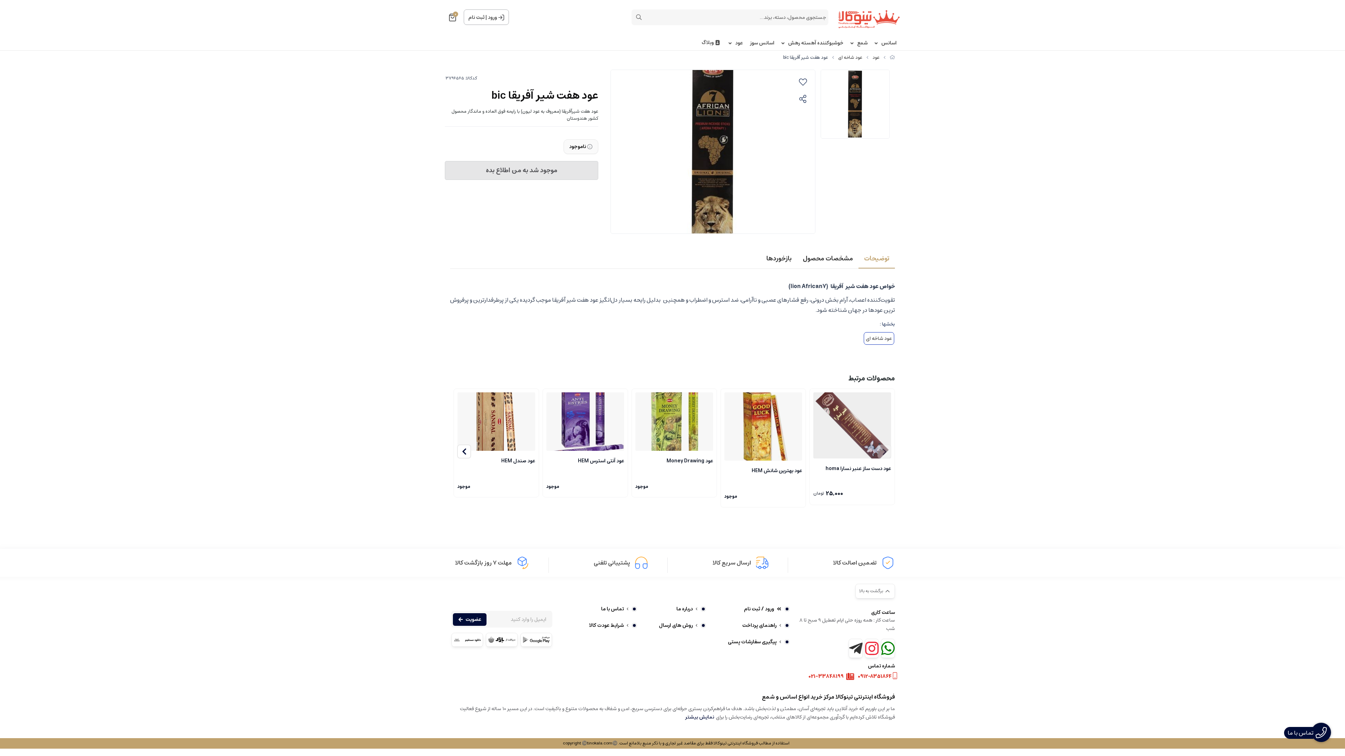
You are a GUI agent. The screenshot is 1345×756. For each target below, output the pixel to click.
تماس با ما (612, 609)
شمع (862, 43)
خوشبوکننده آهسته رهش (815, 43)
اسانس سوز (762, 43)
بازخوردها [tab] (779, 258)
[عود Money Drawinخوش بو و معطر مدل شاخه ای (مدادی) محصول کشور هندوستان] (674, 421)
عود (739, 43)
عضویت (473, 619)
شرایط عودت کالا (606, 625)
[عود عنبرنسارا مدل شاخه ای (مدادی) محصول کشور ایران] (852, 425)
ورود (492, 17)
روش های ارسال (676, 625)
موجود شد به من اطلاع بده (521, 170)
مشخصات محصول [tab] (828, 258)
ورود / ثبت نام (759, 609)
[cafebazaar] (501, 640)
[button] (464, 451)
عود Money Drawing (690, 461)
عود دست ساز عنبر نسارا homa (858, 468)
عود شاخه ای (850, 58)
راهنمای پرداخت (759, 625)
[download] (467, 640)
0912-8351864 (874, 676)
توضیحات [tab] (876, 258)
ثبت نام (476, 17)
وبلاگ (708, 43)
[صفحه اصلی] (892, 58)
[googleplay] (536, 640)
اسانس (889, 43)
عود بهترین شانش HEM (777, 471)
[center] (638, 17)
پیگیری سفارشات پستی (752, 641)
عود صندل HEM (518, 461)
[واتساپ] (888, 648)
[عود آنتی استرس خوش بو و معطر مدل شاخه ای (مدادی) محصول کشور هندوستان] (585, 421)
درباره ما (684, 609)
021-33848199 (826, 676)
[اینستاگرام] (872, 648)
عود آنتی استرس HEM (601, 461)
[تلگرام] (856, 648)
